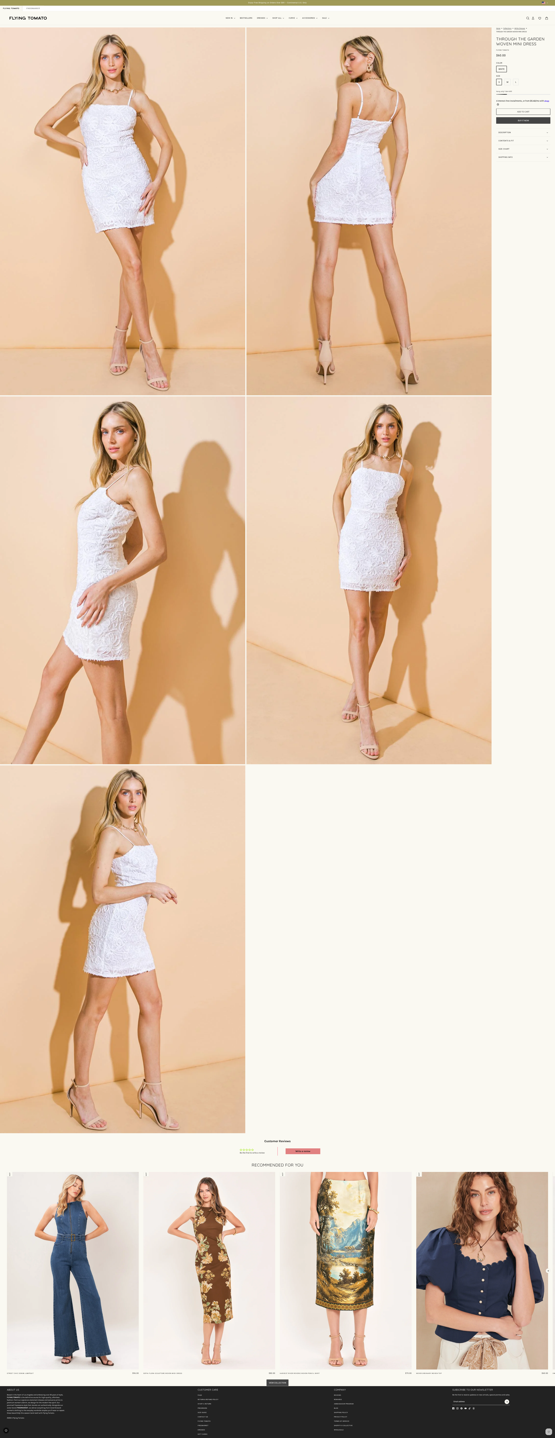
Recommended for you (278, 1164)
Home (498, 28)
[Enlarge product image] (122, 211)
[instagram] (457, 1408)
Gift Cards (202, 1434)
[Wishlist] (539, 18)
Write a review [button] (302, 1151)
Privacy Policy (340, 1417)
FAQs (200, 1395)
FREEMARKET (203, 1425)
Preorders (202, 1408)
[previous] (7, 1174)
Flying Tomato (502, 50)
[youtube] (465, 1408)
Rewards (338, 1399)
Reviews (337, 1395)
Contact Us (203, 1417)
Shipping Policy (341, 1412)
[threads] (473, 1408)
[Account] (533, 18)
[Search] (527, 18)
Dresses (201, 1430)
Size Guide (202, 1412)
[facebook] (453, 1408)
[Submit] (507, 1401)
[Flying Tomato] (28, 18)
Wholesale (339, 1430)
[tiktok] (469, 1408)
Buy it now (523, 120)
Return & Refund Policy (208, 1399)
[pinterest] (461, 1408)
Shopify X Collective (343, 1425)
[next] (548, 1270)
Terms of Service (341, 1421)
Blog (336, 1408)
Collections (507, 28)
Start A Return (204, 1404)
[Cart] (546, 18)
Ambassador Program (344, 1404)
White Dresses (519, 28)
